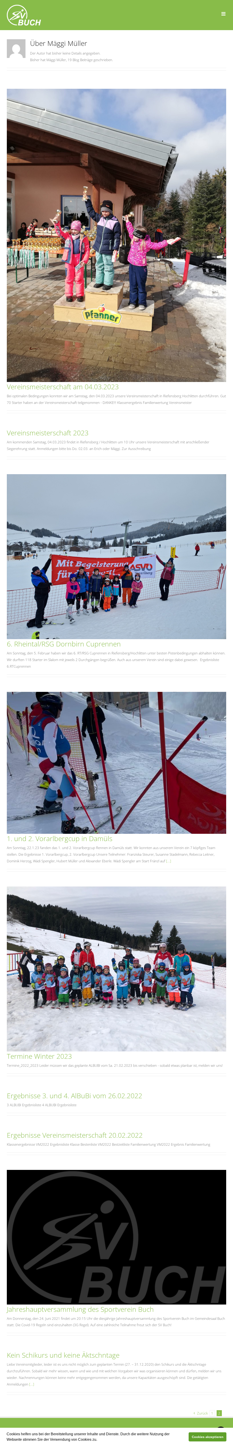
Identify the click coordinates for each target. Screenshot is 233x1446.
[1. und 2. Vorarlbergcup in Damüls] (116, 763)
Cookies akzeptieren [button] (207, 1437)
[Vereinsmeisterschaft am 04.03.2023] (116, 235)
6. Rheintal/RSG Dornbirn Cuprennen (64, 643)
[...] (168, 861)
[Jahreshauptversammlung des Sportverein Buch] (116, 1237)
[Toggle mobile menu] (223, 13)
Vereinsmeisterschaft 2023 (48, 432)
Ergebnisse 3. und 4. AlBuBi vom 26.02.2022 (74, 1095)
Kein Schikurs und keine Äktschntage (63, 1355)
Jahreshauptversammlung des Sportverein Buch (80, 1309)
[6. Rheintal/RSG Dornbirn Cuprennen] (116, 556)
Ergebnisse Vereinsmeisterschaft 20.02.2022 (75, 1135)
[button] (98, 1440)
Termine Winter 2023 (39, 1056)
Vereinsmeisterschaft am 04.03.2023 (63, 386)
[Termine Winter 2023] (116, 968)
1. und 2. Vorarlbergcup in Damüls (59, 838)
